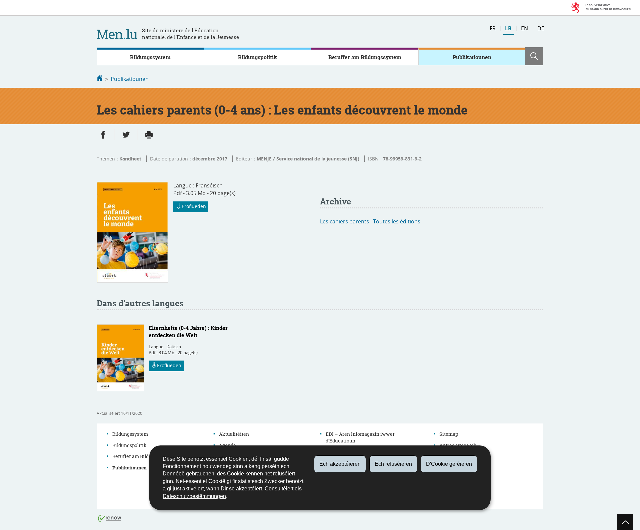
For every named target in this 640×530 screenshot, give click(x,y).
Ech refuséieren (393, 464)
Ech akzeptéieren (340, 464)
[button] (534, 56)
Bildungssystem (150, 57)
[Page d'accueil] (100, 79)
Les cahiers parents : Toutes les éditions (370, 221)
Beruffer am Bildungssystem (364, 57)
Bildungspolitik (257, 57)
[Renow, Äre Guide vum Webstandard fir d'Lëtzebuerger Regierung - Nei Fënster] (110, 518)
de (540, 28)
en (524, 28)
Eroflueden (194, 206)
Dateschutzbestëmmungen (194, 496)
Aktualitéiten (234, 434)
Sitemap (448, 434)
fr (493, 28)
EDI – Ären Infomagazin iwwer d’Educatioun (360, 437)
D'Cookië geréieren (449, 464)
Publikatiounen (472, 57)
